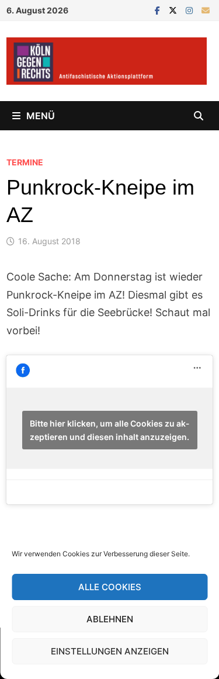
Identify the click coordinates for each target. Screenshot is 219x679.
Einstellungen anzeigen (110, 651)
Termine (24, 162)
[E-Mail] (206, 10)
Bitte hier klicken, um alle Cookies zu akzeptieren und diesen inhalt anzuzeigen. (109, 430)
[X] (174, 10)
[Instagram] (191, 10)
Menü (40, 116)
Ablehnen (109, 619)
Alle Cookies (109, 587)
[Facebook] (159, 10)
